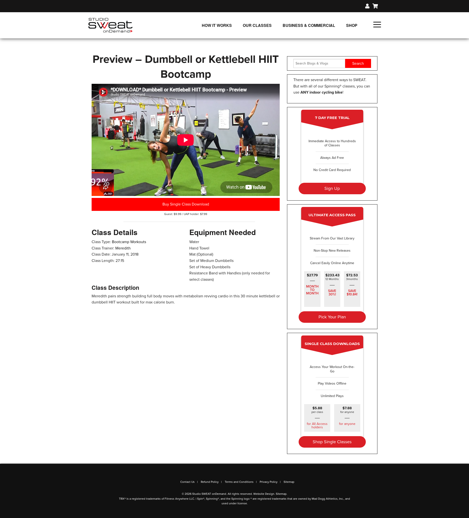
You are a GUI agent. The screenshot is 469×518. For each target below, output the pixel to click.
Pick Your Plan (332, 317)
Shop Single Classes (332, 441)
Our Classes (257, 25)
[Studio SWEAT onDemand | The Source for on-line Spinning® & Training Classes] (110, 24)
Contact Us (187, 482)
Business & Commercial (309, 25)
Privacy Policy (268, 482)
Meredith (123, 248)
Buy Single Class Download (185, 204)
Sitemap (289, 482)
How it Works (217, 25)
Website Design (263, 494)
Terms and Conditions (239, 482)
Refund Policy (210, 482)
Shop (351, 25)
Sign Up (332, 188)
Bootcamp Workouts (129, 241)
